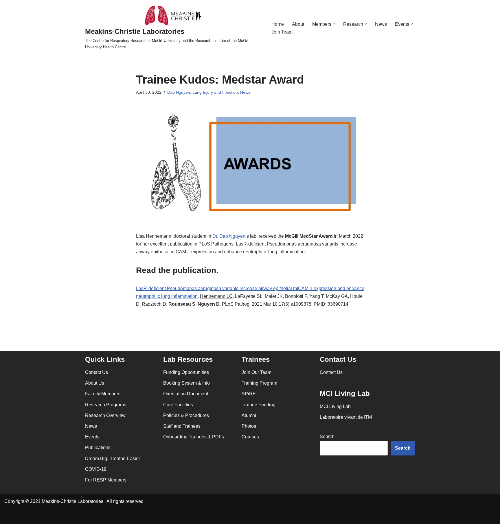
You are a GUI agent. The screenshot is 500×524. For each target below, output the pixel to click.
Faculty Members (102, 393)
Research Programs (105, 404)
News (381, 24)
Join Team (282, 31)
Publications (98, 447)
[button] (334, 24)
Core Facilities (178, 404)
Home (277, 24)
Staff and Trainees (182, 426)
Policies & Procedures (186, 415)
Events (92, 436)
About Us (94, 383)
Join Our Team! (257, 372)
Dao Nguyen (178, 92)
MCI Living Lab (335, 406)
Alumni (249, 415)
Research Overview (105, 415)
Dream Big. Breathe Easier (112, 458)
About (298, 24)
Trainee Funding (258, 404)
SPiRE (249, 393)
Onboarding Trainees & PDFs (193, 436)
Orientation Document (185, 393)
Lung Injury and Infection (215, 92)
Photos (249, 426)
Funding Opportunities (186, 372)
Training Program (259, 383)
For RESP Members (105, 479)
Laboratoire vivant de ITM (346, 417)
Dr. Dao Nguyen (228, 236)
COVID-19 (95, 469)
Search (327, 436)
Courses (250, 436)
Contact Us (96, 372)
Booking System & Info (186, 383)
